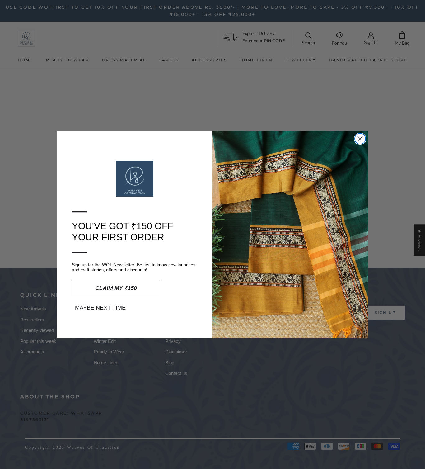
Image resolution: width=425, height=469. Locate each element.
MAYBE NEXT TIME (100, 308)
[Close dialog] (360, 138)
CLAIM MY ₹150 (116, 288)
